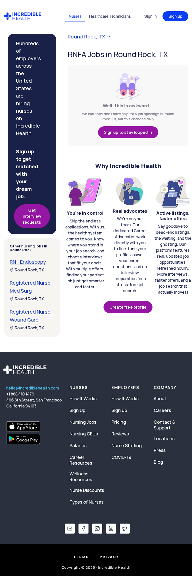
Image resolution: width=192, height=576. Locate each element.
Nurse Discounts (87, 490)
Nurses (75, 16)
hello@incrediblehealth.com (32, 388)
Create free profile (128, 307)
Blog (158, 462)
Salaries (78, 445)
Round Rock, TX (29, 270)
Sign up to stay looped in (128, 132)
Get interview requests (32, 216)
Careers (162, 410)
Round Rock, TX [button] (86, 37)
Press (160, 450)
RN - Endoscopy (28, 261)
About (160, 398)
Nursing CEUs (84, 434)
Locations (164, 438)
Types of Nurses (87, 502)
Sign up (175, 16)
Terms (81, 557)
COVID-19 (121, 457)
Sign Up (77, 410)
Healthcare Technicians (110, 16)
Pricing (119, 422)
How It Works (83, 398)
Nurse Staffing (127, 445)
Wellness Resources (81, 476)
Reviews (120, 434)
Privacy (109, 557)
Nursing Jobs (83, 422)
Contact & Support (164, 425)
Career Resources (81, 460)
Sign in (150, 16)
